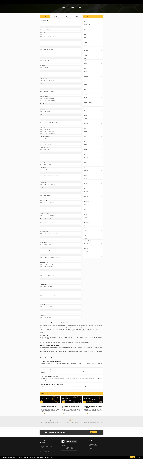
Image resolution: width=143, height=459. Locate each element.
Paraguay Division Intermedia (45, 213)
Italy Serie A (42, 58)
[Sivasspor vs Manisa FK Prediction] (80, 301)
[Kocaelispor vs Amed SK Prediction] (80, 306)
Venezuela (86, 251)
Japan (85, 141)
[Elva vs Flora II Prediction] (80, 155)
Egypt (85, 107)
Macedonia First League (44, 187)
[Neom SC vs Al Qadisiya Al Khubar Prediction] (80, 264)
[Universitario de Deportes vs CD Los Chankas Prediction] (80, 228)
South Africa (86, 219)
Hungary (86, 123)
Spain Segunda (42, 39)
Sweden (85, 225)
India (85, 128)
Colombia (86, 89)
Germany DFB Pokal (43, 47)
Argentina (86, 47)
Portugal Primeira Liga (44, 242)
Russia (85, 199)
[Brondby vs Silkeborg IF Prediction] (80, 144)
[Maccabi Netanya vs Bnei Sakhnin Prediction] (80, 184)
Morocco (86, 170)
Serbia (85, 209)
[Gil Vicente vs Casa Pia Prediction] (80, 244)
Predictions (91, 442)
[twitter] (42, 440)
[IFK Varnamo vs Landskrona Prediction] (80, 294)
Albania (85, 39)
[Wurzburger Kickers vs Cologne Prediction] (80, 49)
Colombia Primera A (43, 120)
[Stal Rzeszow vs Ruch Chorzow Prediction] (80, 239)
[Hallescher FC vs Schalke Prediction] (80, 54)
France (85, 37)
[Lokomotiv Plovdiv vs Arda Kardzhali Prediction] (80, 100)
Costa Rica (86, 92)
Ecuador (85, 105)
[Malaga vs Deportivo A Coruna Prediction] (80, 36)
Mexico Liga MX (43, 193)
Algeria (85, 42)
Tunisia (85, 233)
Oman (85, 180)
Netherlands (86, 173)
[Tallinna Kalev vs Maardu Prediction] (80, 157)
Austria (85, 55)
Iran (85, 133)
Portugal (86, 191)
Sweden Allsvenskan (43, 284)
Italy (85, 34)
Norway (85, 178)
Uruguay (86, 243)
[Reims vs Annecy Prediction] (80, 67)
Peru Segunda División (44, 231)
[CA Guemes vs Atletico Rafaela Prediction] (80, 80)
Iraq (85, 136)
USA (85, 246)
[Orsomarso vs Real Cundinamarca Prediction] (80, 133)
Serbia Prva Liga (43, 269)
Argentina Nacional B (44, 78)
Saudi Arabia (86, 204)
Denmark (86, 99)
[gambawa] (69, 441)
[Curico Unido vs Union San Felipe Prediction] (80, 117)
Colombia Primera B (43, 127)
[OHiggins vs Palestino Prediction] (80, 111)
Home (67, 9)
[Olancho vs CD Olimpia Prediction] (80, 164)
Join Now (93, 432)
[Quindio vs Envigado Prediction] (80, 129)
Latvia (85, 154)
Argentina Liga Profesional (44, 70)
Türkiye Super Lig (43, 304)
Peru (85, 186)
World (85, 19)
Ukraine (85, 238)
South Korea (86, 222)
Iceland (85, 126)
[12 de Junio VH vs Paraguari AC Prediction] (80, 215)
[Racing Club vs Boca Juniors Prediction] (80, 73)
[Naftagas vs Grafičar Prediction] (80, 272)
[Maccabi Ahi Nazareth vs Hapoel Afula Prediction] (80, 177)
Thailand (86, 230)
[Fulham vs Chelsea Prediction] (80, 29)
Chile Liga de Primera (44, 109)
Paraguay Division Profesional (45, 218)
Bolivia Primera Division (44, 83)
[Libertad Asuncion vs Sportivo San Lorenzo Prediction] (80, 222)
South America (87, 24)
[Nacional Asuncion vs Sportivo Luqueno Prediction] (80, 221)
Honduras (86, 120)
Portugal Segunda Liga (44, 247)
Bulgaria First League (44, 96)
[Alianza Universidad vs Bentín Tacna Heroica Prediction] (80, 233)
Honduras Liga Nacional (44, 162)
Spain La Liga (42, 32)
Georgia (85, 115)
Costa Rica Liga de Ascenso (45, 136)
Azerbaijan (86, 58)
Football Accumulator (93, 445)
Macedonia (86, 159)
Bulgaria (86, 76)
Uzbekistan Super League (44, 315)
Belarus (85, 63)
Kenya (85, 146)
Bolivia (85, 68)
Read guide (43, 413)
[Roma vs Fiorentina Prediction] (80, 62)
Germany (86, 32)
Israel (85, 139)
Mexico (85, 165)
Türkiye (85, 235)
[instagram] (44, 440)
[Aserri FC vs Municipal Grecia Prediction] (80, 138)
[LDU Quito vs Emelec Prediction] (80, 149)
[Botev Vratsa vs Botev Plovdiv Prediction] (80, 98)
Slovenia (86, 217)
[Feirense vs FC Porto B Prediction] (80, 252)
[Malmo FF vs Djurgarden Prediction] (80, 286)
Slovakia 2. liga (42, 278)
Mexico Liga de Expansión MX (45, 200)
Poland (85, 188)
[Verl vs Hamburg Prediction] (80, 53)
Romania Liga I (42, 255)
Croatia (85, 94)
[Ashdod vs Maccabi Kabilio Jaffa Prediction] (80, 179)
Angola (85, 45)
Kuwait (85, 152)
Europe (85, 21)
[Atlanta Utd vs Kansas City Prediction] (80, 312)
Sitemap (91, 448)
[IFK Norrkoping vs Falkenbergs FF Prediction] (80, 295)
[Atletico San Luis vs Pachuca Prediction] (80, 195)
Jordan (85, 144)
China (85, 84)
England (86, 26)
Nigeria (85, 175)
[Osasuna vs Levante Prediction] (80, 34)
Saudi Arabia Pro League (44, 262)
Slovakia (85, 214)
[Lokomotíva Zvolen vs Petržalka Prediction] (80, 281)
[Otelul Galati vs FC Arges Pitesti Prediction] (80, 259)
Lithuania (86, 157)
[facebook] (40, 440)
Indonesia (86, 131)
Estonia (85, 110)
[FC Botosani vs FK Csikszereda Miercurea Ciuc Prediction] (80, 257)
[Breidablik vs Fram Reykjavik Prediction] (80, 169)
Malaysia (86, 162)
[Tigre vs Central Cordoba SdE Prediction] (80, 75)
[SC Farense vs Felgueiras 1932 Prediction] (80, 250)
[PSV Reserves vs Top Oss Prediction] (80, 208)
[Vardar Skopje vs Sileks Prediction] (80, 190)
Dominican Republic (88, 102)
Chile (85, 81)
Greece (85, 118)
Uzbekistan (86, 248)
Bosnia (85, 71)
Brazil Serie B (42, 89)
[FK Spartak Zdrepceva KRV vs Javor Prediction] (80, 275)
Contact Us (91, 447)
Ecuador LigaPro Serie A (44, 147)
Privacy (90, 451)
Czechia (85, 86)
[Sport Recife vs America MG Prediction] (80, 93)
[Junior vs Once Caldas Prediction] (80, 124)
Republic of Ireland (88, 193)
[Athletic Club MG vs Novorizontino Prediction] (80, 91)
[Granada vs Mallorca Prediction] (80, 44)
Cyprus (85, 97)
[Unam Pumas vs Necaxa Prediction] (80, 197)
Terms (90, 449)
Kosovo (85, 149)
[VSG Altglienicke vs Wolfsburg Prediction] (80, 51)
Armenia (86, 50)
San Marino (86, 201)
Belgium (86, 66)
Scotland (86, 206)
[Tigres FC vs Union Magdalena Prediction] (80, 131)
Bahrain (85, 60)
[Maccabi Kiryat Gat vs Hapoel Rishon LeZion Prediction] (80, 175)
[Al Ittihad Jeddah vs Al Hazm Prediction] (80, 266)
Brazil (85, 73)
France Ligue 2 (42, 65)
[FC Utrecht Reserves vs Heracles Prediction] (80, 210)
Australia (86, 53)
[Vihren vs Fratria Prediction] (80, 106)
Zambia (85, 256)
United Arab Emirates (88, 240)
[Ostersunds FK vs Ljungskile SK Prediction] (80, 292)
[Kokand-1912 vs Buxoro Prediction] (80, 317)
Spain (85, 29)
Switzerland (86, 227)
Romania (86, 196)
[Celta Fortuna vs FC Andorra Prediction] (80, 42)
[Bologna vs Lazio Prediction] (80, 60)
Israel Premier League (44, 182)
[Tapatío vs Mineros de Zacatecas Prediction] (80, 202)
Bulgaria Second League (44, 103)
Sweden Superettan (43, 289)
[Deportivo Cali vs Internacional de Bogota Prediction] (80, 122)
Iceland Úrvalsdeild (43, 167)
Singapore (86, 212)
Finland (85, 112)
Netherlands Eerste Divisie (45, 205)
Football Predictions (73, 9)
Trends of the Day (92, 444)
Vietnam (85, 253)
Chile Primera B (43, 114)
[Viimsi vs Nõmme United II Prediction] (80, 158)
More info (139, 457)
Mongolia (86, 167)
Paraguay (86, 183)
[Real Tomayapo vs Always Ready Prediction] (80, 86)
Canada (85, 79)
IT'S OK (133, 457)
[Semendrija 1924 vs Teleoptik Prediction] (80, 273)
